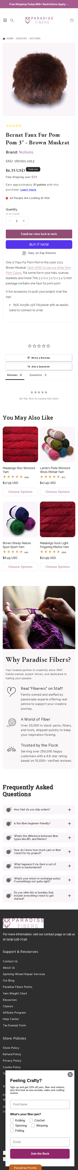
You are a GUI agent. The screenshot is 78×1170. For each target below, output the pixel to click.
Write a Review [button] (40, 357)
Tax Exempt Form (14, 1025)
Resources (10, 999)
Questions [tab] (36, 375)
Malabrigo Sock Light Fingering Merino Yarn (54, 545)
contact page (53, 934)
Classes (8, 1006)
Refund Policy (12, 1054)
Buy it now (39, 244)
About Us (9, 967)
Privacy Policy (12, 1060)
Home (9, 38)
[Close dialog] (70, 1074)
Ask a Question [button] (41, 366)
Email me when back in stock (39, 233)
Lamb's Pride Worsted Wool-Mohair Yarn (55, 470)
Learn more (28, 189)
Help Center (11, 1019)
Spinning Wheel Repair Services (24, 974)
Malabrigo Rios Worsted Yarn (19, 470)
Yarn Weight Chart (15, 993)
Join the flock (40, 1153)
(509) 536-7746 (16, 939)
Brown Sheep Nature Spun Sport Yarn (17, 545)
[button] (5, 20)
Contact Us (10, 961)
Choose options (20, 492)
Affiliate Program (14, 1012)
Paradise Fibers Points (17, 986)
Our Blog (9, 980)
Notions (35, 38)
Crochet (21, 38)
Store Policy (11, 1047)
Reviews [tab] (12, 375)
